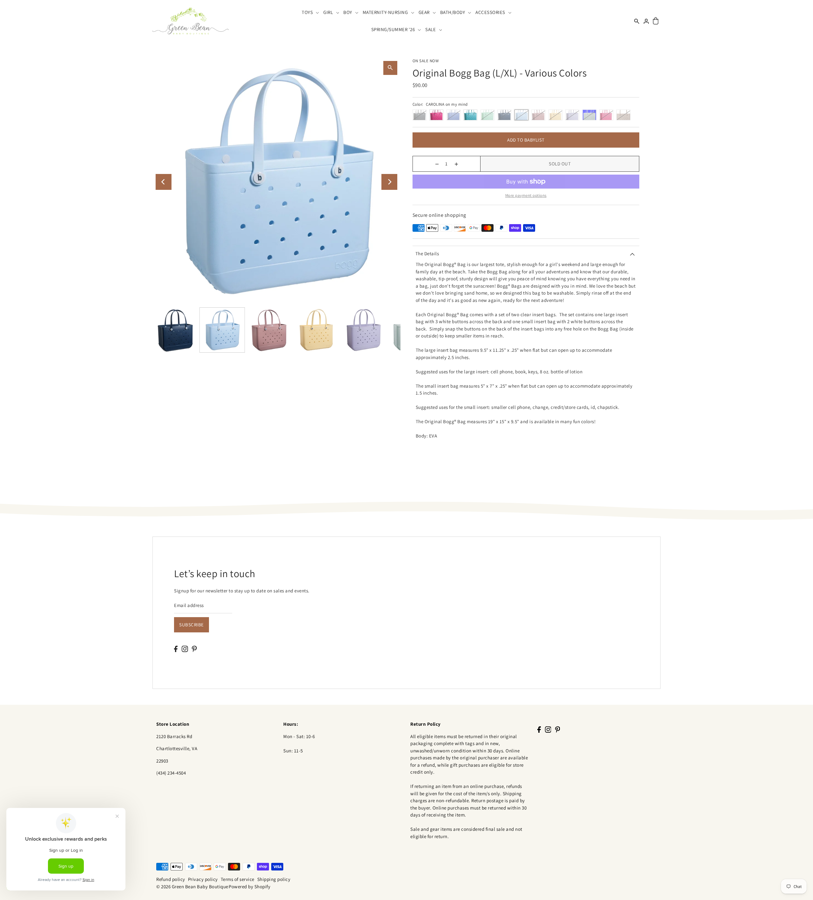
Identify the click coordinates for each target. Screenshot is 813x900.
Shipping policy (274, 879)
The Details (427, 253)
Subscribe (191, 625)
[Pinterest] (194, 648)
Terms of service (237, 879)
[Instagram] (185, 648)
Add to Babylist (526, 140)
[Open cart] (656, 21)
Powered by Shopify (249, 886)
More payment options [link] (526, 195)
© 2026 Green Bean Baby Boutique (192, 886)
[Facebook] (176, 648)
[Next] (389, 182)
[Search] (637, 20)
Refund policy (170, 879)
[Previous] (163, 182)
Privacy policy (203, 879)
